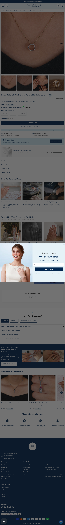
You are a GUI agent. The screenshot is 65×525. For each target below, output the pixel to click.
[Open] (4, 521)
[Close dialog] (63, 244)
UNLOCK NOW (48, 269)
